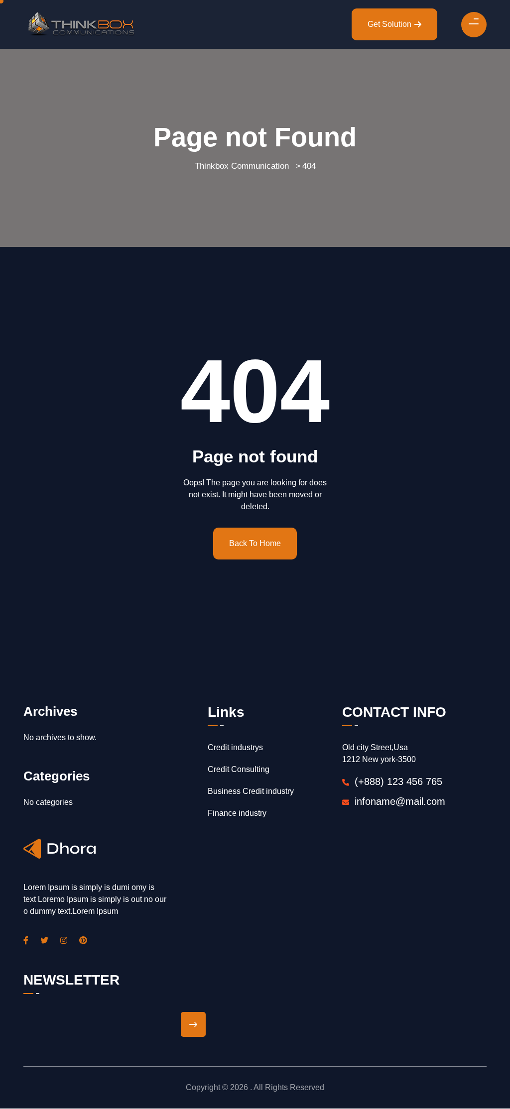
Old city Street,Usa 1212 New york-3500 (379, 753)
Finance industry (237, 813)
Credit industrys (235, 747)
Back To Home (255, 543)
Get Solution (389, 24)
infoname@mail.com (400, 801)
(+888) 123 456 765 (397, 781)
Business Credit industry (251, 791)
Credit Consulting (238, 769)
